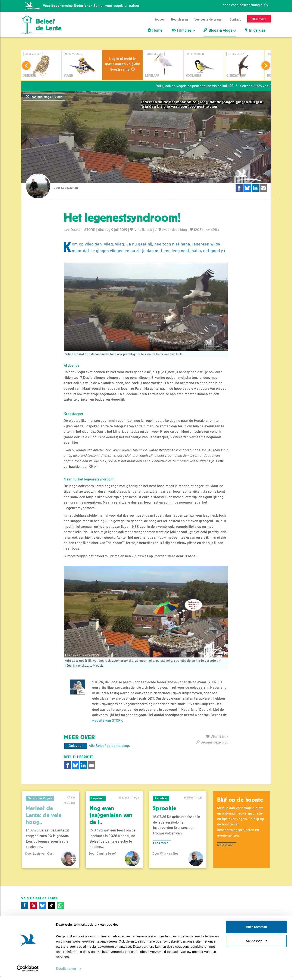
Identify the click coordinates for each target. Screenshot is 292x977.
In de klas (257, 30)
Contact (235, 19)
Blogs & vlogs (219, 30)
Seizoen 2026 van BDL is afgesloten (240, 86)
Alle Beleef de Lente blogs (109, 746)
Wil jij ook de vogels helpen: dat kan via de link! (164, 86)
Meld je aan (225, 845)
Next (265, 65)
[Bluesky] (42, 905)
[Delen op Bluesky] (247, 188)
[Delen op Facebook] (239, 188)
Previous (26, 65)
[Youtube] (33, 905)
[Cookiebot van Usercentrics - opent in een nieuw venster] (27, 968)
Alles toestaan (256, 927)
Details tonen (66, 968)
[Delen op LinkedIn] (255, 188)
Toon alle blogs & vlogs (45, 97)
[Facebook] (24, 905)
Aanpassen (254, 941)
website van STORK (107, 720)
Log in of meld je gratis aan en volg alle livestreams (122, 64)
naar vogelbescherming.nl (243, 5)
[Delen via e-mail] (263, 188)
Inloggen (159, 19)
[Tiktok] (51, 905)
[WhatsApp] (60, 905)
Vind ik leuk (142, 230)
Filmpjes (184, 30)
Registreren (179, 19)
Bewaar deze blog (172, 230)
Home (156, 30)
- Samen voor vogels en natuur (91, 6)
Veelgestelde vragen (208, 19)
